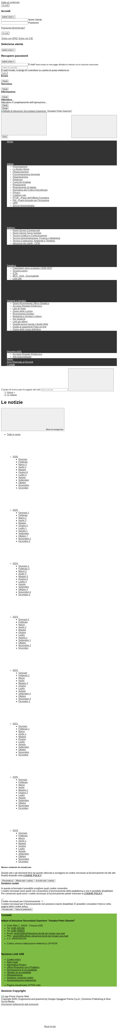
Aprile (22, 467)
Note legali (12, 962)
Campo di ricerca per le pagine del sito (20, 389)
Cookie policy (14, 959)
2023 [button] (15, 617)
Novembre (23, 485)
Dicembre (23, 488)
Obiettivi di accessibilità (19, 972)
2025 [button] (15, 510)
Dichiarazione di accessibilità (22, 970)
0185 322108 (18, 928)
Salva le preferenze (23, 909)
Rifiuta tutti (24, 881)
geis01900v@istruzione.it (39, 933)
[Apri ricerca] (94, 126)
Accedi (5, 5)
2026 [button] (15, 456)
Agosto (22, 477)
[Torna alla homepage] (59, 111)
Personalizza (7, 881)
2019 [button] (15, 830)
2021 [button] (15, 723)
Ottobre (22, 482)
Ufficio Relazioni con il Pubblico (23, 967)
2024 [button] (15, 563)
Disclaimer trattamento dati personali (19, 1004)
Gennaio (22, 459)
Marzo (22, 464)
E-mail (31, 64)
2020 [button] (15, 777)
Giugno (23, 472)
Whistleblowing (15, 975)
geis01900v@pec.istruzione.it (40, 936)
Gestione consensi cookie (20, 977)
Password (33, 23)
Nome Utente (35, 19)
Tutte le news (13, 434)
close (4, 137)
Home (10, 392)
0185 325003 (18, 931)
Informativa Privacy (16, 964)
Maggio (22, 469)
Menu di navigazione (54, 429)
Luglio (22, 475)
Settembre (23, 480)
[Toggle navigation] (24, 123)
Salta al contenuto (10, 2)
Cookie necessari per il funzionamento (21, 901)
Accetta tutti (45, 881)
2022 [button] (15, 670)
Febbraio (23, 462)
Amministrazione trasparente (21, 980)
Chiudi (4, 81)
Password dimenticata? (13, 28)
